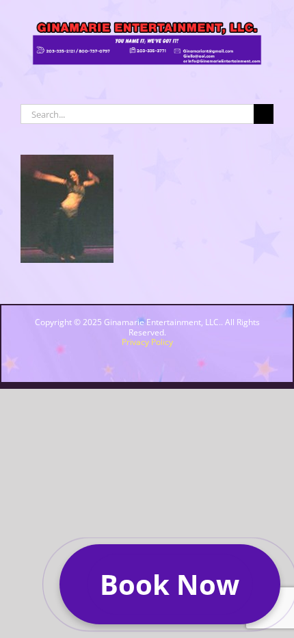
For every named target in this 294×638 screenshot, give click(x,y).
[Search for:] (137, 113)
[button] (169, 584)
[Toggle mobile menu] (268, 78)
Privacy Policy (147, 342)
